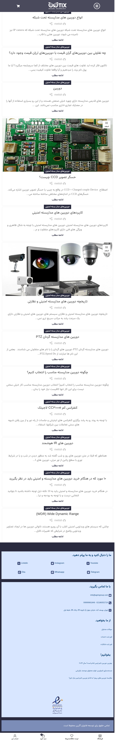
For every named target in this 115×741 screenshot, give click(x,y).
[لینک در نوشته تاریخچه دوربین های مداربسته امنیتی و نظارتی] (57, 269)
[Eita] (19, 572)
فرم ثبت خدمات (106, 637)
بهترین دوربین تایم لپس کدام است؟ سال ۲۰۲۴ (95, 663)
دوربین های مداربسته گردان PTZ (57, 337)
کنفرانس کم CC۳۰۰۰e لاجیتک (57, 407)
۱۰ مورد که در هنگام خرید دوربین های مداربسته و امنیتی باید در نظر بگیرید (57, 478)
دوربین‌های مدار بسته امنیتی (57, 47)
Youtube (94, 563)
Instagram (59, 563)
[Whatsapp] (52, 572)
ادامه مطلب (57, 40)
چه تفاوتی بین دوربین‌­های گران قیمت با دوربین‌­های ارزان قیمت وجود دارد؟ (57, 53)
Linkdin (24, 563)
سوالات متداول (107, 629)
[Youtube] (88, 563)
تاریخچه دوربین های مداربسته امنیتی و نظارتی (57, 301)
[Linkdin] (18, 563)
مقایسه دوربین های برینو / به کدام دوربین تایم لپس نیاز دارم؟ (90, 678)
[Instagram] (52, 563)
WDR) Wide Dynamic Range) (57, 514)
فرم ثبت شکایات (106, 644)
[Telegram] (88, 572)
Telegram (95, 572)
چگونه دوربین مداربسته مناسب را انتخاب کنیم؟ (57, 372)
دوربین (57, 88)
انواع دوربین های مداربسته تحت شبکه (57, 17)
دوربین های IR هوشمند (57, 443)
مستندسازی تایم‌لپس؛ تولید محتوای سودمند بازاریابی (94, 671)
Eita (23, 572)
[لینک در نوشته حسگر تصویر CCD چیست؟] (57, 145)
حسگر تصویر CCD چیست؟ (57, 177)
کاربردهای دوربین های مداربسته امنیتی (57, 212)
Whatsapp (59, 572)
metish (58, 24)
